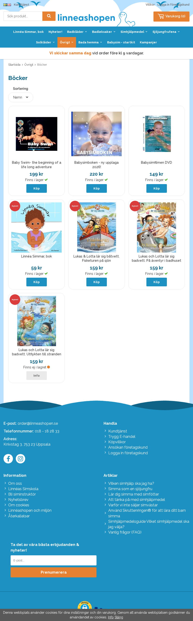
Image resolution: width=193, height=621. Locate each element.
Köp (36, 188)
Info (36, 375)
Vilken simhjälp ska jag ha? (131, 483)
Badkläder (75, 32)
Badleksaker (102, 32)
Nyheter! (55, 32)
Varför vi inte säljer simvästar (133, 505)
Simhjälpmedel (132, 32)
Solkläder (43, 42)
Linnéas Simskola (23, 489)
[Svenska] (5, 4)
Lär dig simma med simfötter (133, 494)
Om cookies (18, 505)
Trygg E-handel (121, 436)
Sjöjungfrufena (164, 32)
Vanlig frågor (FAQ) (124, 532)
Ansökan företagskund (128, 447)
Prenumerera (54, 572)
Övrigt (65, 42)
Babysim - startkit (121, 42)
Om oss (15, 483)
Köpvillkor (117, 442)
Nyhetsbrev (18, 499)
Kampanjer (148, 42)
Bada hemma (88, 42)
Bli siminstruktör (22, 494)
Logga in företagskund (173, 4)
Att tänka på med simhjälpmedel (136, 499)
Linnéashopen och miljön (30, 510)
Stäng (119, 617)
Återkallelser (19, 516)
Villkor (150, 4)
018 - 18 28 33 (47, 431)
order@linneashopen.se (38, 423)
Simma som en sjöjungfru (130, 489)
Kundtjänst (21, 4)
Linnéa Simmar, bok (28, 32)
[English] (9, 4)
